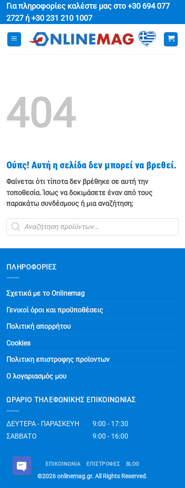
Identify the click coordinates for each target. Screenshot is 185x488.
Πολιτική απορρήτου (38, 326)
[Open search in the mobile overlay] (92, 226)
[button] (14, 39)
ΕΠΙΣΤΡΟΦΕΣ (103, 464)
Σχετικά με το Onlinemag (45, 293)
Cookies (18, 343)
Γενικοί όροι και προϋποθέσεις (54, 310)
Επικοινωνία (63, 464)
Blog (132, 464)
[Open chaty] (21, 465)
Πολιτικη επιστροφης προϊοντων (58, 359)
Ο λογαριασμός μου (36, 376)
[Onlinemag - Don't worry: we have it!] (92, 39)
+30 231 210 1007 (61, 18)
